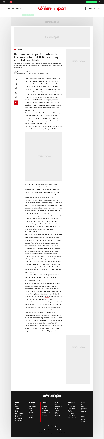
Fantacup (44, 415)
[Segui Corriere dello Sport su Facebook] (48, 426)
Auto (43, 405)
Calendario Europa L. (84, 415)
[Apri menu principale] (4, 2)
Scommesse (70, 15)
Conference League (18, 416)
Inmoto (44, 408)
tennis (47, 297)
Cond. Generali (72, 417)
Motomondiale (32, 406)
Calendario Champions (84, 412)
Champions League (18, 410)
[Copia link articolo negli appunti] (16, 97)
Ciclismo (31, 417)
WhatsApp (59, 429)
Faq (69, 419)
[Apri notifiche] (4, 9)
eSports (31, 415)
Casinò (79, 15)
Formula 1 (31, 405)
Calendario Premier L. (84, 418)
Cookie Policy (71, 413)
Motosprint (45, 410)
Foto (82, 406)
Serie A (17, 406)
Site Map (57, 414)
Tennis (61, 15)
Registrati (57, 415)
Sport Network (46, 414)
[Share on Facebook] (16, 79)
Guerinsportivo (46, 412)
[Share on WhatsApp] (16, 88)
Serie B (17, 408)
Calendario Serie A (43, 15)
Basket (30, 408)
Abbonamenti (58, 405)
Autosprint (44, 406)
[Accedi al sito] (99, 2)
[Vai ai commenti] (16, 102)
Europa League (19, 413)
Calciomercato (19, 420)
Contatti (70, 405)
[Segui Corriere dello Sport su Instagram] (56, 426)
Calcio (54, 15)
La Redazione (71, 406)
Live (10, 2)
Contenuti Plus (28, 15)
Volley (30, 414)
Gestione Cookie (70, 410)
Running (31, 412)
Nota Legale (71, 408)
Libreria (20, 49)
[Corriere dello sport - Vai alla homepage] (52, 8)
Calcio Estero (19, 418)
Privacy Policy (72, 415)
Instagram (51, 429)
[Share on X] (16, 84)
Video (82, 405)
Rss (56, 412)
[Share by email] (16, 93)
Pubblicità (57, 410)
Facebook (44, 429)
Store (56, 408)
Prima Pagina (58, 406)
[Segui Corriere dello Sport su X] (52, 426)
